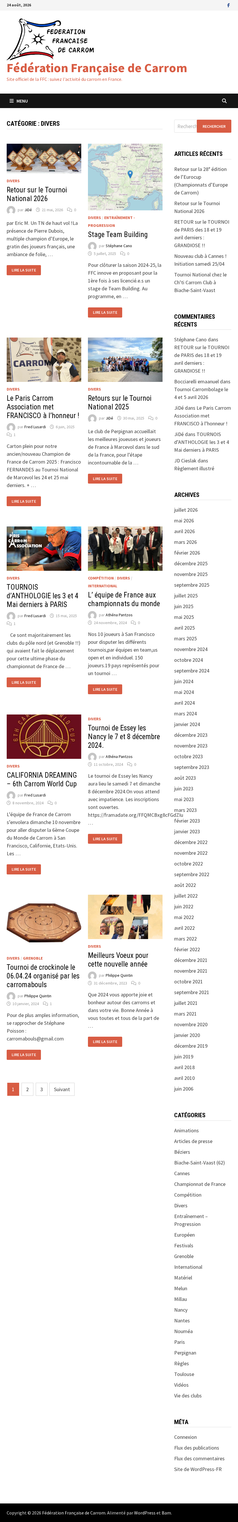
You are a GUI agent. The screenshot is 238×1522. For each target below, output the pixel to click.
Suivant (62, 1089)
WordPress (145, 1513)
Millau (180, 1299)
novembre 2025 (191, 574)
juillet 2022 (186, 895)
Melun (180, 1288)
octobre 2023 (188, 756)
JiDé (28, 209)
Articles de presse (193, 1141)
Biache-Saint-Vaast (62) (199, 1162)
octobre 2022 (188, 863)
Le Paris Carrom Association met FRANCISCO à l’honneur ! (43, 407)
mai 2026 (184, 520)
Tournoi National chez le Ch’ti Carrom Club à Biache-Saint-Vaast (200, 282)
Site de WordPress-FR (198, 1469)
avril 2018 (184, 1067)
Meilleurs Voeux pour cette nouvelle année (118, 959)
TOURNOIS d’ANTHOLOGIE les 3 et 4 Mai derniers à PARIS (42, 596)
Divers (13, 180)
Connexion (185, 1437)
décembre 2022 (191, 842)
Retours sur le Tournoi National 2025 (120, 402)
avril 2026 (184, 531)
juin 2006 (183, 1088)
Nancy (180, 1309)
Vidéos (181, 1384)
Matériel (183, 1277)
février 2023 (187, 820)
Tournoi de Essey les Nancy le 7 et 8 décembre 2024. (124, 737)
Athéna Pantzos (119, 614)
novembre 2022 (191, 853)
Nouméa (183, 1331)
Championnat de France (200, 1184)
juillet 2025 (186, 595)
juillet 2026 (186, 509)
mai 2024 (184, 692)
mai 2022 (184, 917)
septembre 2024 (191, 670)
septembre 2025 (191, 585)
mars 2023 (185, 810)
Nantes (182, 1320)
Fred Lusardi (35, 426)
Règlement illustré (194, 468)
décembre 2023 (191, 735)
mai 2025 (184, 617)
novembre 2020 (191, 1024)
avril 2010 (184, 1078)
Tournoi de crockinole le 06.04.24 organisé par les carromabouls (43, 976)
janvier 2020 (187, 1035)
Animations (186, 1130)
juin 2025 (183, 606)
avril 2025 (184, 627)
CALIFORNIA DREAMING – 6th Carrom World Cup (42, 779)
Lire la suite (23, 270)
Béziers (182, 1152)
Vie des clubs (188, 1395)
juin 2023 (183, 788)
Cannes (182, 1173)
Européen (184, 1234)
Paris (179, 1342)
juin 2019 (183, 1056)
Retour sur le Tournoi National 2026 (37, 194)
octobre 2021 (188, 981)
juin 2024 (183, 681)
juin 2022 (183, 906)
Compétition (101, 578)
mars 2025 (185, 638)
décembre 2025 (191, 563)
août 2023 (185, 777)
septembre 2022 (191, 874)
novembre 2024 (191, 649)
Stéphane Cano (119, 246)
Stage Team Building (118, 234)
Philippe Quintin (37, 996)
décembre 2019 (191, 1045)
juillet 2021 (186, 1003)
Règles (181, 1363)
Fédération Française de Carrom (97, 68)
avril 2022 (184, 928)
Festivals (183, 1245)
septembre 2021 (191, 992)
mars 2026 (185, 542)
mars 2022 (185, 938)
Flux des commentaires (199, 1458)
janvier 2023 (187, 831)
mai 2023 (184, 799)
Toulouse (184, 1374)
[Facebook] (228, 4)
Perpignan (185, 1352)
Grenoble (33, 958)
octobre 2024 (188, 660)
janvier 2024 (187, 724)
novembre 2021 (191, 970)
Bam (166, 1513)
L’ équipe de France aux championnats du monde (124, 599)
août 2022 (185, 885)
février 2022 (187, 949)
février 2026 (187, 552)
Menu (22, 101)
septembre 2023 (191, 767)
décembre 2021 (191, 960)
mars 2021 (185, 1013)
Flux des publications (196, 1447)
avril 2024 (184, 702)
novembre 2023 (191, 745)
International (102, 585)
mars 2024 (185, 713)
